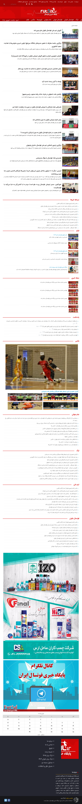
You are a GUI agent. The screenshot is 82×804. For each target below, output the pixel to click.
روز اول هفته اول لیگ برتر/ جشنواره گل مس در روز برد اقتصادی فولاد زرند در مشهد (57, 476)
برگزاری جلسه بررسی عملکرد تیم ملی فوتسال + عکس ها (64, 426)
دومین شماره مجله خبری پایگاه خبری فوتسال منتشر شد (54, 307)
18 (19, 726)
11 (18, 723)
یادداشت (76, 317)
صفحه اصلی (75, 26)
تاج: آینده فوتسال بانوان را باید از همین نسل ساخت (64, 530)
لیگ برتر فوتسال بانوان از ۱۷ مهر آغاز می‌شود (67, 544)
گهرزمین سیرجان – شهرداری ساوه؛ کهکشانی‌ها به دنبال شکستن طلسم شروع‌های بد (57, 468)
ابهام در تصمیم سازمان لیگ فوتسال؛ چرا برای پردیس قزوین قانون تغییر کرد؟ (59, 326)
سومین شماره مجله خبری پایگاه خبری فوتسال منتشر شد (54, 298)
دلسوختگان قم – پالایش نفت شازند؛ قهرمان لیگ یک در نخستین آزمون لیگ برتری (57, 494)
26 (8, 729)
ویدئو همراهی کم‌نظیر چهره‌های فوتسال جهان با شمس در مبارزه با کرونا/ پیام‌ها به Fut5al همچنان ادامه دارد (41, 270)
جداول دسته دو (33, 2)
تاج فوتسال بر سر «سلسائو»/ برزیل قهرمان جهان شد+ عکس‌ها (62, 445)
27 (73, 732)
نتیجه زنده (60, 2)
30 (40, 732)
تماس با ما (70, 2)
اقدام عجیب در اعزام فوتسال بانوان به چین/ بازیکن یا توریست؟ (41, 132)
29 (51, 732)
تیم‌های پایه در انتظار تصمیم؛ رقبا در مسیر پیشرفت (65, 329)
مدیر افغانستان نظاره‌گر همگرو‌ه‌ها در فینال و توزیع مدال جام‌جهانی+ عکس (59, 429)
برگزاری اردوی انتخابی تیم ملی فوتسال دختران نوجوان (43, 145)
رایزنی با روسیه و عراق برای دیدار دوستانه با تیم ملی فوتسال (63, 507)
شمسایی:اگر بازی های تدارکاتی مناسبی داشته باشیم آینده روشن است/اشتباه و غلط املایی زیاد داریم (53, 510)
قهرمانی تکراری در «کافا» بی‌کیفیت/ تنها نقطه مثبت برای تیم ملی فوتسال (60, 335)
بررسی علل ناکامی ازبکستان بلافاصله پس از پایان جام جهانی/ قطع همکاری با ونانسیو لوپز (56, 434)
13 (73, 726)
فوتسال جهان (57, 19)
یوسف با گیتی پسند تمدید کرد (51, 81)
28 (62, 732)
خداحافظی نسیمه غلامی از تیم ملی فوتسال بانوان (65, 538)
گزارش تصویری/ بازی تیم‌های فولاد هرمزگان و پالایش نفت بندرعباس (61, 214)
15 (51, 726)
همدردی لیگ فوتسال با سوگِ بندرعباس (48, 158)
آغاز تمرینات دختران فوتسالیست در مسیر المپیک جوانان (64, 546)
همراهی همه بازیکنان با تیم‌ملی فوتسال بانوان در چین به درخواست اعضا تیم (36, 107)
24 (29, 729)
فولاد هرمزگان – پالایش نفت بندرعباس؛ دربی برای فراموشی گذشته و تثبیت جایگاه (57, 228)
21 (62, 729)
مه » (39, 735)
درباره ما (76, 2)
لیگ (77, 19)
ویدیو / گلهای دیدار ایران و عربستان (58, 253)
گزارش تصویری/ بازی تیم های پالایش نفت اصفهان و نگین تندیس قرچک (59, 212)
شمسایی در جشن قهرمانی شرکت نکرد (58, 237)
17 (29, 726)
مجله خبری (75, 278)
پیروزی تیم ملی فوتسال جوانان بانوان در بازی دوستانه (64, 217)
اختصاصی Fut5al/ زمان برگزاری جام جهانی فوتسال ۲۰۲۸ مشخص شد (60, 431)
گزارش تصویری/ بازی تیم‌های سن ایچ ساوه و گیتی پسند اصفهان (61, 225)
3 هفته (38, 326)
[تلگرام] (26, 4)
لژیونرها (39, 19)
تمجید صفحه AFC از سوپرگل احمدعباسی (57, 243)
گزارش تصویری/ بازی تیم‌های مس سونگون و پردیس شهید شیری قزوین (60, 473)
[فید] (32, 4)
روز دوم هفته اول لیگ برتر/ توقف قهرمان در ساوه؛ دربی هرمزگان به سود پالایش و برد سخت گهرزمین (53, 220)
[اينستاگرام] (29, 4)
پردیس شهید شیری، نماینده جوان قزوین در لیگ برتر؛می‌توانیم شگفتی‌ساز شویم (58, 479)
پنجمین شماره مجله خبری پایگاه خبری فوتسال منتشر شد (53, 282)
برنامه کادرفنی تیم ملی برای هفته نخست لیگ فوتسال (64, 502)
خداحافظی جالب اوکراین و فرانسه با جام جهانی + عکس (64, 439)
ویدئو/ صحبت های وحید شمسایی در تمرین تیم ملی (54, 259)
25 (19, 729)
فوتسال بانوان (69, 19)
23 (40, 729)
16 (40, 726)
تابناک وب (63, 798)
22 (51, 729)
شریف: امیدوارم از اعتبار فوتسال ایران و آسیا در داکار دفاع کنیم (62, 541)
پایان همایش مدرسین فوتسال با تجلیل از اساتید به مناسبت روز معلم (39, 68)
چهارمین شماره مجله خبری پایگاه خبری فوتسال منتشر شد (53, 290)
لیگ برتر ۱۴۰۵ (53, 2)
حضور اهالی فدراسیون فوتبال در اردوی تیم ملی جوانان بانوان (63, 533)
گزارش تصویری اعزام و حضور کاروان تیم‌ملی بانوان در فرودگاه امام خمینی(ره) (36, 56)
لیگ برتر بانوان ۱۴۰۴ (43, 2)
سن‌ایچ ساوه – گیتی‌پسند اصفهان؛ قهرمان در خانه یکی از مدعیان (62, 496)
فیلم (27, 19)
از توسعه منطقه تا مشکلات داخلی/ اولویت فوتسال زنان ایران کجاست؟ (60, 332)
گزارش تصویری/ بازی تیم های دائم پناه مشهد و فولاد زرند (63, 471)
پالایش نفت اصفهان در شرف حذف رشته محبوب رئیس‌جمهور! (41, 94)
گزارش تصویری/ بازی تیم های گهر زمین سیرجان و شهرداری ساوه (62, 222)
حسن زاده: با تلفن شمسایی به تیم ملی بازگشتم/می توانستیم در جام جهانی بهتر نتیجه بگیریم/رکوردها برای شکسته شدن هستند (46, 499)
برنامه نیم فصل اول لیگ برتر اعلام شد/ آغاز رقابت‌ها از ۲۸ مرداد (62, 513)
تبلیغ (65, 2)
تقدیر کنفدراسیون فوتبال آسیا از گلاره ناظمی (67, 204)
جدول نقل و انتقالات (23, 2)
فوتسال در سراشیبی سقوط (71, 437)
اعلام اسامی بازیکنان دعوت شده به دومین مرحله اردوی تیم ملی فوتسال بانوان (59, 206)
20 (73, 729)
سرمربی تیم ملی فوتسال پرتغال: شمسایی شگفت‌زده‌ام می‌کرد (62, 209)
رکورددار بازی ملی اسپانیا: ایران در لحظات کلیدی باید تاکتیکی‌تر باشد (61, 504)
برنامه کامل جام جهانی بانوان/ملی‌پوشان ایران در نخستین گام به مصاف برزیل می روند (56, 423)
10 (29, 723)
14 (62, 726)
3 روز (74, 324)
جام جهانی (47, 19)
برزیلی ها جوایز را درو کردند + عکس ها (68, 442)
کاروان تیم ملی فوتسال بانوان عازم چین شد (47, 30)
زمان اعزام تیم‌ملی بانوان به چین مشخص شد (47, 120)
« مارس (42, 735)
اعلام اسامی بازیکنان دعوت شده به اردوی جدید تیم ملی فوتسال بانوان (60, 536)
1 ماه (50, 329)
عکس (33, 19)
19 (7, 726)
